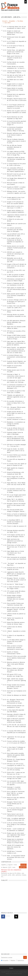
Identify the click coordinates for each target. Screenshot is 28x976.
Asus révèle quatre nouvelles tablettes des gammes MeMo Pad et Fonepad (15, 755)
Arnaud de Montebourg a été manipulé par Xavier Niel (15, 473)
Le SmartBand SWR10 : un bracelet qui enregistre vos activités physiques (15, 521)
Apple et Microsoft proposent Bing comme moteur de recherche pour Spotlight (16, 720)
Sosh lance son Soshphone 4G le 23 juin (16, 691)
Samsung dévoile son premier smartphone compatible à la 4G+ (16, 315)
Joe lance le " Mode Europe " (15, 584)
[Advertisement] (14, 896)
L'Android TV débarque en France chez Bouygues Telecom (16, 71)
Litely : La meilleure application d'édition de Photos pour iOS (16, 819)
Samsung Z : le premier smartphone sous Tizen (14, 788)
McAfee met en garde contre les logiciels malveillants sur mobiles (16, 111)
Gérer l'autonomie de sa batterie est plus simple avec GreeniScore (16, 558)
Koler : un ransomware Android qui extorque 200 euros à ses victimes (16, 857)
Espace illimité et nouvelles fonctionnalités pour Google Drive (15, 90)
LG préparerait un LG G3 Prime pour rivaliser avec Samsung (16, 381)
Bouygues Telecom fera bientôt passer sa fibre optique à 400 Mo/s (16, 505)
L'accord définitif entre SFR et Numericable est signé (16, 235)
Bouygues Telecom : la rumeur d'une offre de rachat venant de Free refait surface (16, 579)
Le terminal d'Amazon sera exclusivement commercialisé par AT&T (16, 357)
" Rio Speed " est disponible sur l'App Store (16, 564)
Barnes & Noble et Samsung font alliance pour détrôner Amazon (15, 670)
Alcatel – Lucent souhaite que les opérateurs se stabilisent (16, 829)
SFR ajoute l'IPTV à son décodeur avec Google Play (15, 675)
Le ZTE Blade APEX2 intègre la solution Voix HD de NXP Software (16, 641)
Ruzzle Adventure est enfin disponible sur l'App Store (15, 117)
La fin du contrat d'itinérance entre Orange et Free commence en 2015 (16, 824)
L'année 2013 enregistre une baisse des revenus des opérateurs (15, 847)
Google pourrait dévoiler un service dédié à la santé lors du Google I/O (16, 413)
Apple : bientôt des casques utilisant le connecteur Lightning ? (16, 680)
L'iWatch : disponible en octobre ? (16, 632)
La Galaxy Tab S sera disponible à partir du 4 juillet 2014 (16, 306)
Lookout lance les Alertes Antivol (14, 627)
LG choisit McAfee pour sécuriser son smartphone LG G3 (16, 456)
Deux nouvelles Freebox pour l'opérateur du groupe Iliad (15, 604)
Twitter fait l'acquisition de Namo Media (15, 619)
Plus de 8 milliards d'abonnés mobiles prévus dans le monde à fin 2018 (16, 141)
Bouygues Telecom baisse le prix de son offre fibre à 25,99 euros (16, 99)
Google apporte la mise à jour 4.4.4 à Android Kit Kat (15, 198)
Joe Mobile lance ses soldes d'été (15, 80)
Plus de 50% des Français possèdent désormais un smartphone (14, 147)
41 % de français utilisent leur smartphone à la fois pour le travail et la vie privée (16, 106)
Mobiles (13, 960)
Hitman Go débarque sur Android (16, 695)
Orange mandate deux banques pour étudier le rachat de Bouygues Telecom (16, 686)
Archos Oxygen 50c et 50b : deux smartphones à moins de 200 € (16, 478)
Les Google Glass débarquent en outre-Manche (16, 179)
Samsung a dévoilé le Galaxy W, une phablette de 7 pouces (16, 715)
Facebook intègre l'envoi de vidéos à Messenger (15, 433)
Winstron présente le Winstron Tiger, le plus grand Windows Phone (16, 664)
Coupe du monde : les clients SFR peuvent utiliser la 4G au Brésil (15, 450)
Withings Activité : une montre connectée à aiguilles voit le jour (16, 192)
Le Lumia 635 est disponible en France (16, 460)
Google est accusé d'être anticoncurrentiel (14, 366)
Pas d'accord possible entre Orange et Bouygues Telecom (15, 510)
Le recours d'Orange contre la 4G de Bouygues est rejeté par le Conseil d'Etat (16, 301)
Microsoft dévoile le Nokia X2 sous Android (15, 183)
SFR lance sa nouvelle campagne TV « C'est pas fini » (16, 445)
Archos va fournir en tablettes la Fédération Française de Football (16, 515)
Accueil (4, 21)
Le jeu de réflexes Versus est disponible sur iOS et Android (15, 429)
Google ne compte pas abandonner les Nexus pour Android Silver (15, 32)
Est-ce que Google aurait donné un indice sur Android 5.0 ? (16, 495)
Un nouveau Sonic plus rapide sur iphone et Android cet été (16, 464)
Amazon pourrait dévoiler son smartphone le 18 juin (15, 706)
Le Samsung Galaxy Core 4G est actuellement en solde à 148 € (16, 27)
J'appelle (3, 864)
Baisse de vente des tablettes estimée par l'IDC (16, 798)
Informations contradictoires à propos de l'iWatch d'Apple (16, 280)
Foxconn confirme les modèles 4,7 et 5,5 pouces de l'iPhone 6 (16, 742)
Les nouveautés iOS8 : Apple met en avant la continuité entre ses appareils (16, 782)
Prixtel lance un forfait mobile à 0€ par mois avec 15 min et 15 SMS (16, 547)
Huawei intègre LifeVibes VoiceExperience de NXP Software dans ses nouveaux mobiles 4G (15, 598)
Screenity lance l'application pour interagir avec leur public (16, 777)
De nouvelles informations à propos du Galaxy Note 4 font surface (16, 403)
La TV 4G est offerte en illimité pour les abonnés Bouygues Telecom (16, 809)
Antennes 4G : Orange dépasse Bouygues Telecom (16, 760)
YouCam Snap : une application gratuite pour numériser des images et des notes (16, 51)
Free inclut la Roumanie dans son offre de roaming (15, 769)
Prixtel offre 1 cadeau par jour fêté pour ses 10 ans (16, 773)
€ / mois (12, 867)
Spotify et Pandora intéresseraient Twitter (13, 652)
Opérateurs (21, 960)
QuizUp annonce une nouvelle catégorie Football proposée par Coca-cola (16, 247)
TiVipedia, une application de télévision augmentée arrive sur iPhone (16, 396)
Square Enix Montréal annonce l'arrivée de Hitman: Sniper (16, 623)
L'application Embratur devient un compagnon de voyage (16, 215)
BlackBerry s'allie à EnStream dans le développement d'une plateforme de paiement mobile (16, 438)
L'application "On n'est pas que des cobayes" (16, 737)
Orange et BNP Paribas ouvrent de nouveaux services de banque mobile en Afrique (16, 337)
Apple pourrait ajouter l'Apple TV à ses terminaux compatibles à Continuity (16, 295)
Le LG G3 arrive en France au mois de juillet (15, 46)
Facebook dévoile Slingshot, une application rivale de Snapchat (16, 362)
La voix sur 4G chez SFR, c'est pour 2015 (16, 271)
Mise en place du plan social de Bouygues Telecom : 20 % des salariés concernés (16, 609)
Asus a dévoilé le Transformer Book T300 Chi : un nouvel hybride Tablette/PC (16, 793)
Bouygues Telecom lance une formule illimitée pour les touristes (15, 803)
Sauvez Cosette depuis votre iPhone (15, 311)
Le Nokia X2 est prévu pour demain (15, 220)
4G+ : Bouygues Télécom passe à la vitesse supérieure (16, 408)
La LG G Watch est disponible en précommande (16, 42)
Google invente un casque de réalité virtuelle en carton (15, 85)
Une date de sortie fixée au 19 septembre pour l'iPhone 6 (16, 76)
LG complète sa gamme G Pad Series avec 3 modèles (16, 391)
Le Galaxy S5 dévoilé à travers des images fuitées (16, 587)
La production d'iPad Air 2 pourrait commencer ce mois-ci (16, 418)
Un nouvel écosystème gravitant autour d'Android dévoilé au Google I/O (16, 122)
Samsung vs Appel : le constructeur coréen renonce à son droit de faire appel (16, 376)
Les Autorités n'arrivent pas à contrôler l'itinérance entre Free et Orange (16, 490)
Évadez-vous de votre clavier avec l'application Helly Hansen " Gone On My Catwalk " (16, 834)
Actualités (12, 21)
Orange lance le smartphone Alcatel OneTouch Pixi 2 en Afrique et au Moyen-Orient (15, 841)
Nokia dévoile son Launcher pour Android (16, 224)
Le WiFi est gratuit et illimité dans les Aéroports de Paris (15, 275)
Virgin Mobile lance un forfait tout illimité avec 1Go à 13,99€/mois (15, 553)
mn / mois (14, 864)
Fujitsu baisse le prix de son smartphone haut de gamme (15, 815)
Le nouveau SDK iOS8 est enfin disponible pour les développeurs (16, 731)
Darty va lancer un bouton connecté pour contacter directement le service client (15, 647)
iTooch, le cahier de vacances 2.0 (16, 526)
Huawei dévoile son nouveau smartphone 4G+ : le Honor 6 (15, 67)
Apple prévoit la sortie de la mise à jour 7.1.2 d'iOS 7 (15, 207)
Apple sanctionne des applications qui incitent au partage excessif (15, 540)
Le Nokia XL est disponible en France (15, 636)
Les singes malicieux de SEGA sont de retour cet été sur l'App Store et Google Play (16, 153)
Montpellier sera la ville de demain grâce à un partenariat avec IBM (16, 259)
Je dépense (4, 867)
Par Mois (20, 21)
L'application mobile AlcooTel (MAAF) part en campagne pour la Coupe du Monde (16, 573)
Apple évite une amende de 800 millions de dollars (16, 327)
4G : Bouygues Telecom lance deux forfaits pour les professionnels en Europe (15, 701)
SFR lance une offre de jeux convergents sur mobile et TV (15, 764)
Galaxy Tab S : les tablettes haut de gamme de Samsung (15, 500)
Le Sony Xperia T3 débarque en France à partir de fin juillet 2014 (16, 749)
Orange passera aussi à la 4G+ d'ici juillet (16, 371)
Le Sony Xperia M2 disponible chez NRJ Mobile (15, 711)
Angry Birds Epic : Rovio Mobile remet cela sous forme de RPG (16, 483)
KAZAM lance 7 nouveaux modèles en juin (14, 852)
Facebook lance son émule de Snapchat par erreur (15, 568)
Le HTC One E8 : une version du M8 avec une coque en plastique (16, 725)
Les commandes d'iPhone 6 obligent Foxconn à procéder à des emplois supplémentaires (16, 169)
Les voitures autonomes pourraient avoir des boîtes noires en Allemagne (15, 229)
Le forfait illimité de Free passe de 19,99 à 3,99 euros (16, 164)
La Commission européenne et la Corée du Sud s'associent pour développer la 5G (16, 386)
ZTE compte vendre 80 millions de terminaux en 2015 (16, 592)
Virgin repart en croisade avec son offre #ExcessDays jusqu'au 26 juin (16, 289)
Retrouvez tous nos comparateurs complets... (11, 870)
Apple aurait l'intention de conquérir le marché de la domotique (14, 57)
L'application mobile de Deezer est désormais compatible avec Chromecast (16, 159)
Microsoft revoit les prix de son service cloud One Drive (16, 175)
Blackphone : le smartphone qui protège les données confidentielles (16, 423)
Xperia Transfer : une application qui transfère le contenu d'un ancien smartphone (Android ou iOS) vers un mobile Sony (16, 350)
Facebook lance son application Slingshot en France (16, 95)
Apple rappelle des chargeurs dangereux (15, 469)
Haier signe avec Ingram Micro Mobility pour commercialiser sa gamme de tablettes (16, 343)
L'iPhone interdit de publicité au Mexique (16, 614)
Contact (11, 968)
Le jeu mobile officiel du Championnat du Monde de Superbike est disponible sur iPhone (15, 240)
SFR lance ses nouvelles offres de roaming (16, 332)
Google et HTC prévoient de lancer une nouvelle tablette (15, 202)
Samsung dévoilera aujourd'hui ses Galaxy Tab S (15, 531)
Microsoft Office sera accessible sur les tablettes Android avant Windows (16, 658)
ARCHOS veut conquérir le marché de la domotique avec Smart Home (15, 253)
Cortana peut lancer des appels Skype (16, 38)
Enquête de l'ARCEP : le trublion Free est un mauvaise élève (16, 188)
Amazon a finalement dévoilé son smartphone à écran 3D (15, 284)
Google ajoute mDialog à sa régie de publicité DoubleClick (15, 211)
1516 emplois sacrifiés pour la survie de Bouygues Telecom (16, 535)
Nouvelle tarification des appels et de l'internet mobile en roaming (16, 135)
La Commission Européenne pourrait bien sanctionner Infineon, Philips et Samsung (15, 129)
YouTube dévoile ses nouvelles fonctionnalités (16, 63)
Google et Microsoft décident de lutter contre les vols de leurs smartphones (16, 266)
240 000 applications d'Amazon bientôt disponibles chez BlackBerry (16, 322)
